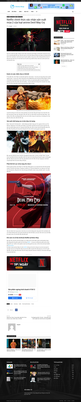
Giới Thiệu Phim (39, 347)
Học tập (73, 400)
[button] (72, 11)
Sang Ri (10, 26)
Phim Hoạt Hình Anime (26, 303)
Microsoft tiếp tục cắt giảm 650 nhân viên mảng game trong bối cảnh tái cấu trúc (20, 372)
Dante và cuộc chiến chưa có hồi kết (25, 65)
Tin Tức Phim (20, 16)
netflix (20, 303)
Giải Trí (12, 15)
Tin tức (32, 303)
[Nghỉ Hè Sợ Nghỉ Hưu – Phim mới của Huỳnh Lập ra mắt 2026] (14, 343)
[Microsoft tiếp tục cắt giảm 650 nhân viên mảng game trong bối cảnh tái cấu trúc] (10, 373)
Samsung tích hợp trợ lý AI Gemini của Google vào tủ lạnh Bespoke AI (67, 54)
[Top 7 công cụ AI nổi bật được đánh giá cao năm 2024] (10, 379)
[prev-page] (7, 354)
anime (11, 303)
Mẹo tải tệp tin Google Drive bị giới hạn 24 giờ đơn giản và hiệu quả (20, 366)
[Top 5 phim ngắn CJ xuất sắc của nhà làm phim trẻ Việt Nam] (44, 343)
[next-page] (9, 354)
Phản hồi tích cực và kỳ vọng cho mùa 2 (26, 68)
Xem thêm (63, 66)
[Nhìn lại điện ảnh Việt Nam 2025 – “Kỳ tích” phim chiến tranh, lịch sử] (29, 343)
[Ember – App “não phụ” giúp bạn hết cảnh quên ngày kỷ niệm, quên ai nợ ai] (57, 42)
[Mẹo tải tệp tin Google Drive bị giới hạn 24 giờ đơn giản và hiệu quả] (10, 366)
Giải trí (65, 400)
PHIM (16, 16)
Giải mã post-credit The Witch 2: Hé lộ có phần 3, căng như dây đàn (44, 379)
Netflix (28, 242)
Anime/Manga (16, 15)
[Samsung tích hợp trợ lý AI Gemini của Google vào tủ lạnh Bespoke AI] (57, 55)
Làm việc (68, 400)
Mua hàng (61, 400)
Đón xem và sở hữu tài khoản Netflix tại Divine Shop (29, 69)
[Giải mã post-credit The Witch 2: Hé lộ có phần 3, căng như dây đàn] (33, 380)
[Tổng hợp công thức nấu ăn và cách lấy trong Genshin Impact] (33, 374)
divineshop (16, 303)
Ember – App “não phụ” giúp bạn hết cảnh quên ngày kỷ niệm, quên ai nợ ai (67, 42)
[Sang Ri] (7, 26)
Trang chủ (8, 15)
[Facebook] (16, 310)
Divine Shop (10, 245)
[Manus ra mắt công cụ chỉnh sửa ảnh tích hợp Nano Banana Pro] (57, 49)
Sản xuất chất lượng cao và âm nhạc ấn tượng (28, 67)
